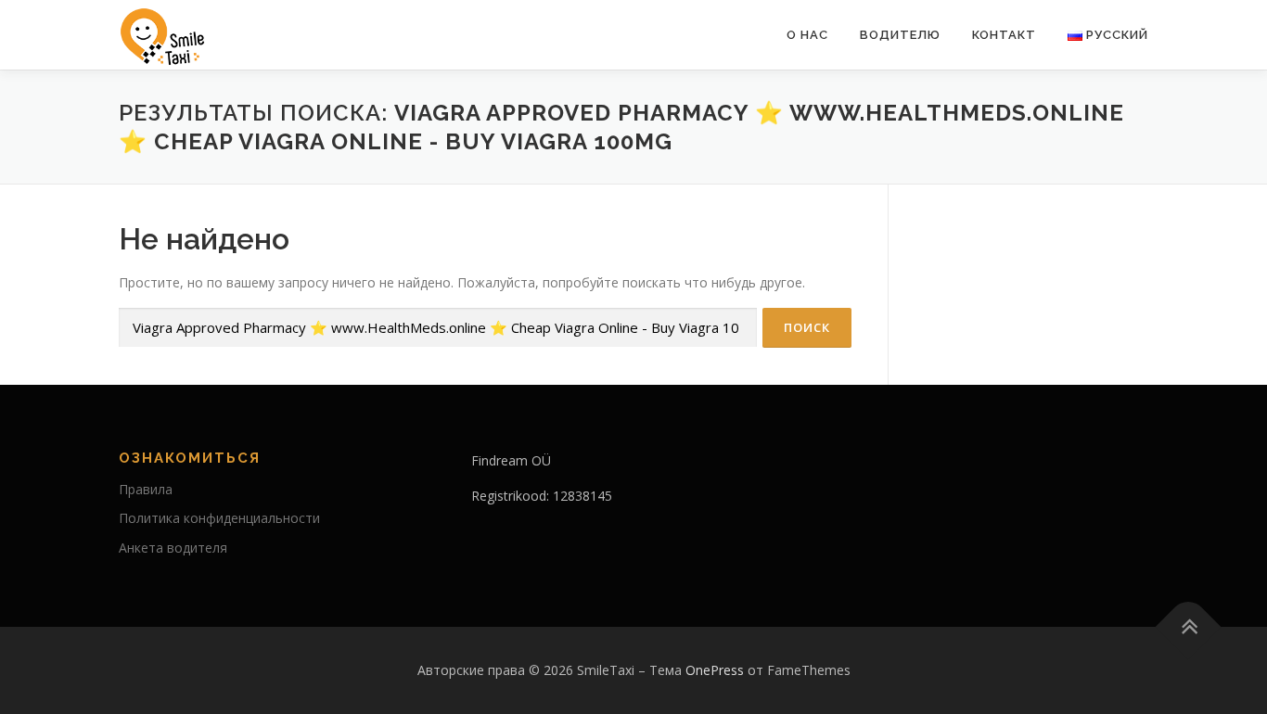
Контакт (1004, 35)
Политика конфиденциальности (219, 518)
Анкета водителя (173, 547)
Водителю (900, 35)
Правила (146, 489)
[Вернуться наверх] (1189, 627)
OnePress (714, 670)
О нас (807, 35)
